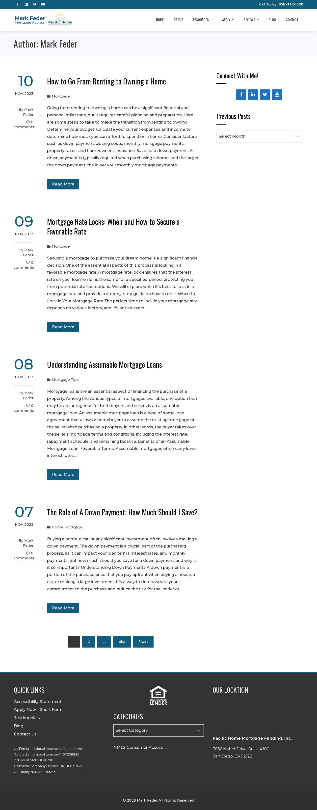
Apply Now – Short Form (38, 709)
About (178, 19)
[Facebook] (241, 94)
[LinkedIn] (253, 94)
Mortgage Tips (65, 379)
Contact (292, 19)
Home (160, 19)
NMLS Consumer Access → (140, 747)
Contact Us (25, 734)
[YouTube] (277, 94)
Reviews (249, 19)
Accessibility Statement (37, 701)
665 (122, 641)
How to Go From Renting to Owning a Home (106, 81)
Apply (226, 19)
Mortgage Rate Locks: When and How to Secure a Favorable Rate (113, 226)
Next (143, 641)
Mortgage (61, 96)
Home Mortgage (67, 527)
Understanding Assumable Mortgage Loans (104, 364)
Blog (272, 19)
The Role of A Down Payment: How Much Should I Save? (122, 512)
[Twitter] (265, 94)
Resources (201, 19)
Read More (63, 184)
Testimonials (27, 717)
